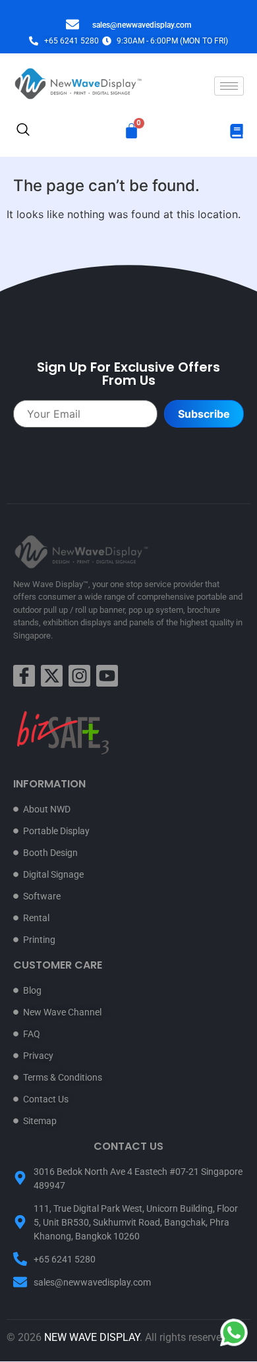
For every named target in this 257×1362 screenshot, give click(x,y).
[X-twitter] (52, 676)
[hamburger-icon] (229, 86)
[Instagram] (79, 676)
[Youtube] (107, 676)
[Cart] (131, 131)
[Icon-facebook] (24, 676)
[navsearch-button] (23, 130)
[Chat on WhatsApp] (233, 1332)
